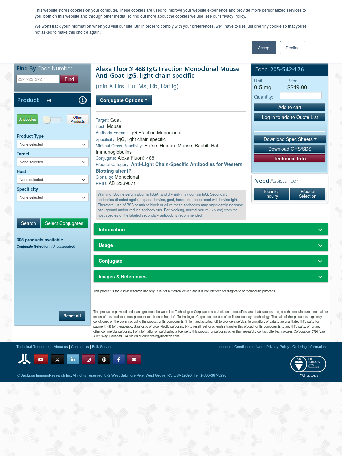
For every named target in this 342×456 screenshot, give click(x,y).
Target (23, 153)
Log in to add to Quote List (290, 116)
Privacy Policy (277, 347)
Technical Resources (33, 347)
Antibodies (34, 119)
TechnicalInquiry (272, 193)
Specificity (27, 189)
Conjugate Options (122, 100)
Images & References (123, 276)
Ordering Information (309, 347)
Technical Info (290, 158)
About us (61, 347)
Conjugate (110, 260)
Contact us (80, 347)
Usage (106, 245)
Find (69, 79)
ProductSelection (307, 193)
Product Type (30, 136)
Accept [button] (264, 47)
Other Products (70, 119)
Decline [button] (293, 47)
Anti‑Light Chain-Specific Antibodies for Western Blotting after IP (169, 167)
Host (21, 171)
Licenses (224, 347)
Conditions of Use (248, 347)
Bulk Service (102, 347)
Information (112, 229)
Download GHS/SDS (289, 148)
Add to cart (289, 107)
